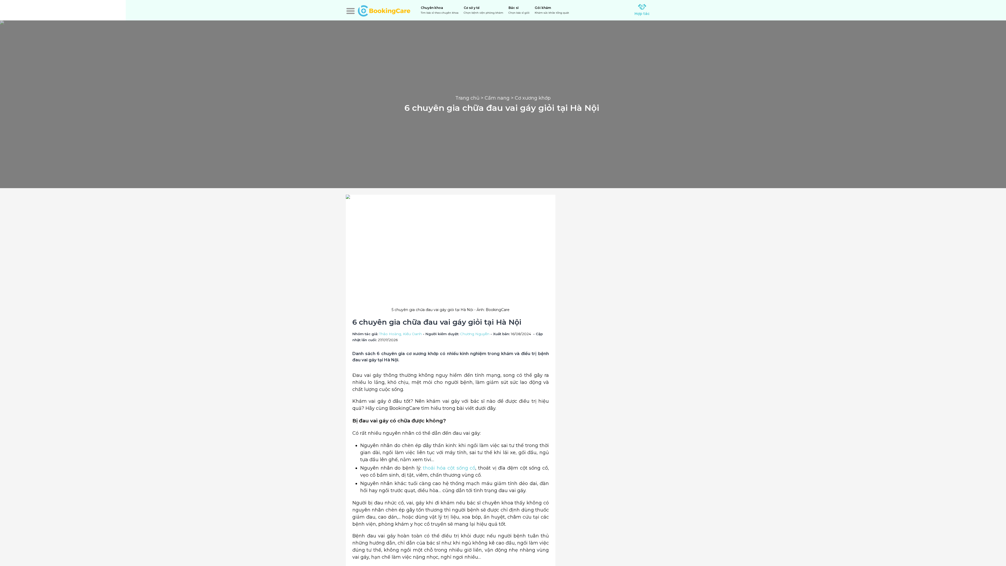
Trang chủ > (470, 98)
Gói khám (552, 10)
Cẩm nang (497, 98)
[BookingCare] (384, 10)
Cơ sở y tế (483, 10)
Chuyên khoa (439, 10)
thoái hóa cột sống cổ (448, 468)
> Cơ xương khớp (530, 98)
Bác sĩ (519, 10)
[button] (350, 11)
